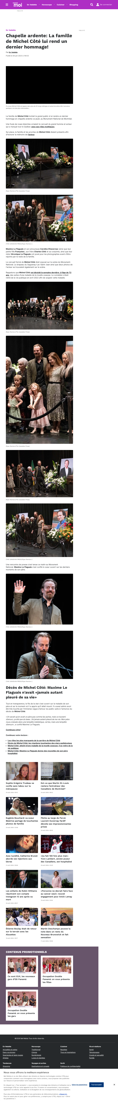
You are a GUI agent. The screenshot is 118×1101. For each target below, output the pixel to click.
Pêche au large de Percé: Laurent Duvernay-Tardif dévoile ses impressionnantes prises (56, 822)
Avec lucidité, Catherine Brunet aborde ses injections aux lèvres (22, 859)
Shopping (73, 5)
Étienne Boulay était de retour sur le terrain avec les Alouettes (21, 931)
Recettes (63, 1050)
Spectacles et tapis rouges (13, 1055)
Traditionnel (36, 1050)
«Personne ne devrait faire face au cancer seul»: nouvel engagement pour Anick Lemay (57, 894)
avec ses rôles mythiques (42, 127)
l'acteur (31, 134)
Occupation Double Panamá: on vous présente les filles (56, 979)
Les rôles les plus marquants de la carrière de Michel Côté (34, 740)
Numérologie (36, 1055)
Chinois (34, 1052)
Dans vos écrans (9, 1052)
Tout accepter (96, 1085)
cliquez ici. (63, 1094)
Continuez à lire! (13, 730)
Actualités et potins (10, 1050)
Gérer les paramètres (79, 1085)
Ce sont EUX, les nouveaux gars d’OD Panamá (21, 977)
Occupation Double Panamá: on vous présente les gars (21, 1013)
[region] (59, 1085)
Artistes (5, 1058)
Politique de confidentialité (70, 1066)
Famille (91, 1058)
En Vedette (32, 5)
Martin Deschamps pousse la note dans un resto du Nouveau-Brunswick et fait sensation (55, 933)
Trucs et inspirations (67, 1052)
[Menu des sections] (7, 4)
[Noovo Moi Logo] (17, 5)
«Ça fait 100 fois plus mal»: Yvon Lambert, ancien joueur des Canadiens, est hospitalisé (56, 859)
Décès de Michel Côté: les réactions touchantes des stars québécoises (40, 743)
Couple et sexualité (96, 1055)
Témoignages (94, 1052)
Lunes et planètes (38, 1058)
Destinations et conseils (40, 1066)
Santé (91, 1050)
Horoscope (47, 5)
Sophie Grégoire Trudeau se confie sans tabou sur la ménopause (20, 786)
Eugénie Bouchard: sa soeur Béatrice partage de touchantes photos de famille (22, 821)
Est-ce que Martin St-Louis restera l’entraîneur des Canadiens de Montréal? (55, 786)
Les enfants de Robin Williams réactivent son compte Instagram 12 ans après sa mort (21, 895)
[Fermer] (114, 1084)
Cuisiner (60, 5)
